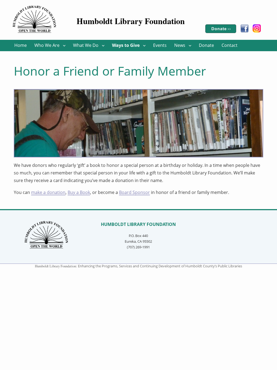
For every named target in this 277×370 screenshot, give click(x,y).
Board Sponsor (134, 192)
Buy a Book (79, 192)
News (179, 45)
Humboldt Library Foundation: (56, 266)
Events (160, 45)
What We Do (85, 45)
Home (20, 45)
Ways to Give (126, 45)
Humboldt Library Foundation (131, 21)
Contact (230, 45)
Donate (206, 45)
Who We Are (47, 45)
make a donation (48, 192)
